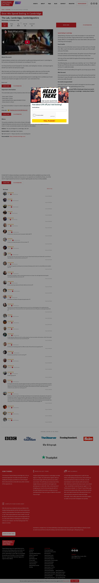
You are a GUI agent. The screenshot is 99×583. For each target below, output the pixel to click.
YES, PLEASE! (49, 121)
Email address (35, 107)
